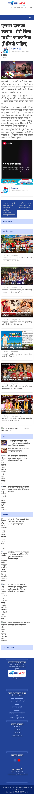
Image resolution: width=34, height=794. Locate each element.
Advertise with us (17, 735)
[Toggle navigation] (29, 17)
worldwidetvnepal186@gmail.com (18, 774)
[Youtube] (19, 761)
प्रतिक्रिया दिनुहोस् (7, 222)
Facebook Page (9, 647)
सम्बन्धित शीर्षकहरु (8, 231)
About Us (17, 726)
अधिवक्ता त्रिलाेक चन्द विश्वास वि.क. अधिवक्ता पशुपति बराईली (17, 715)
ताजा (4, 436)
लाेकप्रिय (5, 515)
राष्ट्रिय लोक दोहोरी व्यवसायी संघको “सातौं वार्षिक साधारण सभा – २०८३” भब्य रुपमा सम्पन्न (18, 521)
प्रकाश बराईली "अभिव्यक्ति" (17, 701)
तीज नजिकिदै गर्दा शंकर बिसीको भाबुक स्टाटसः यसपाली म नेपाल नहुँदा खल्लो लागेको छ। (17, 458)
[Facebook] (15, 761)
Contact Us (17, 732)
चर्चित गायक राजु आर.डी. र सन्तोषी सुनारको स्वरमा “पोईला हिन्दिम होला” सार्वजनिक (19, 489)
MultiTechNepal (21, 792)
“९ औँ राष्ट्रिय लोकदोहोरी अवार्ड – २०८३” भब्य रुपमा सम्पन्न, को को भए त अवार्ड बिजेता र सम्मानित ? (16, 283)
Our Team (17, 729)
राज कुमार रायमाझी (17, 707)
